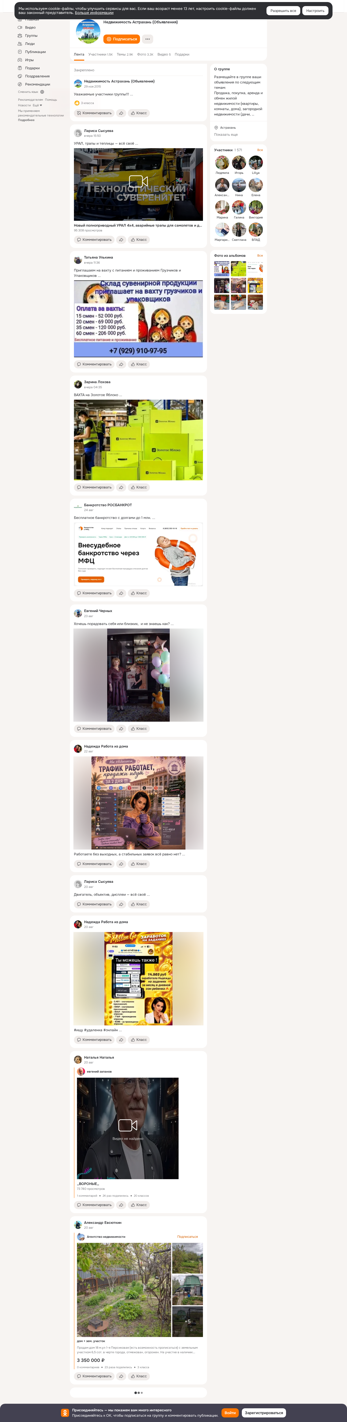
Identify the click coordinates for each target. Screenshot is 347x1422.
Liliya (256, 173)
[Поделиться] (121, 113)
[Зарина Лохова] (78, 384)
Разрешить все (283, 10)
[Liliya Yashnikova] (256, 163)
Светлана (239, 240)
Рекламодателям (30, 100)
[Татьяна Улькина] (78, 260)
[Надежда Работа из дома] (78, 749)
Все (260, 150)
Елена (255, 195)
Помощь (51, 100)
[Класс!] (77, 103)
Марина (222, 217)
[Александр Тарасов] (222, 185)
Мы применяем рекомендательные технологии (41, 115)
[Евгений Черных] (78, 613)
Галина (239, 217)
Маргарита (223, 240)
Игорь (239, 173)
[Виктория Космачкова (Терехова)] (256, 207)
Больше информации (94, 12)
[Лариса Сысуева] (78, 133)
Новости (24, 105)
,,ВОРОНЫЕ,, (88, 1183)
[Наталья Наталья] (78, 1060)
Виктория (256, 217)
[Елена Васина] (256, 185)
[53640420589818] (78, 84)
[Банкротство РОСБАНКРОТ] (78, 507)
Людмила (222, 173)
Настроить (315, 10)
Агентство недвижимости (106, 1237)
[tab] (79, 54)
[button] (121, 39)
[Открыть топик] (138, 94)
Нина (239, 195)
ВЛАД (256, 240)
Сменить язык (28, 92)
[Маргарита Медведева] (222, 230)
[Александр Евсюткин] (78, 1225)
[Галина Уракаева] (239, 207)
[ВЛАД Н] (256, 230)
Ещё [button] (36, 105)
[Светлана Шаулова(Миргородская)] (239, 230)
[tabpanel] (138, 724)
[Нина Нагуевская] (239, 185)
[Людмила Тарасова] (222, 163)
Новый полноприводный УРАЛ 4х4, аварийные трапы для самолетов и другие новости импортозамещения (138, 225)
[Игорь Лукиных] (239, 163)
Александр (223, 195)
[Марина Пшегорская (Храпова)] (222, 207)
